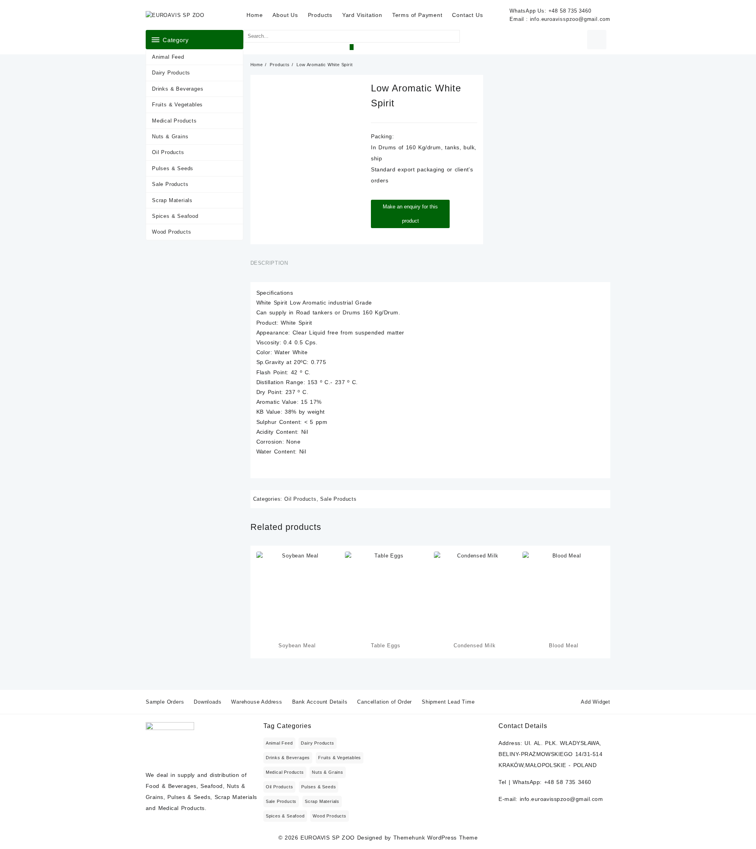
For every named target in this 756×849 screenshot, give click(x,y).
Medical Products (174, 121)
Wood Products (171, 232)
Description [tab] (269, 263)
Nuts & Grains (170, 136)
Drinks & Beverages (177, 89)
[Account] (596, 39)
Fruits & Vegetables (177, 105)
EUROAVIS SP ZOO (327, 837)
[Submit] (352, 47)
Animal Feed (168, 57)
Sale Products (170, 184)
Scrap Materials (172, 200)
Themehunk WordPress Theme (435, 837)
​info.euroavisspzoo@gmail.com (570, 19)
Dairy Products (171, 73)
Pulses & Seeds (172, 168)
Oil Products (168, 152)
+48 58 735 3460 (569, 11)
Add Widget (595, 702)
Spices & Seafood (175, 216)
